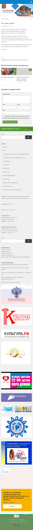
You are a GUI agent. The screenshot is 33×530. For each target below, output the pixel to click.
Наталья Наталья (5, 282)
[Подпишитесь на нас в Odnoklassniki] (28, 129)
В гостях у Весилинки (6, 253)
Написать (12, 506)
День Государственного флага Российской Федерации (15, 257)
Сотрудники (7, 161)
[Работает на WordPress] (12, 521)
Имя (4, 104)
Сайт (4, 110)
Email (18, 104)
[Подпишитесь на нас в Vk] (31, 129)
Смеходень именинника (7, 77)
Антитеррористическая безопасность (12, 190)
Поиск (2, 134)
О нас (4, 150)
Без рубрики (5, 19)
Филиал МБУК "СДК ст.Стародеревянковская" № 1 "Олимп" (14, 60)
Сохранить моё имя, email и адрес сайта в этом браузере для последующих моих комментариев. (16, 117)
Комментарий (7, 94)
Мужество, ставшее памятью (20, 264)
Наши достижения (7, 186)
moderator (5, 26)
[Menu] (31, 2)
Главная (5, 147)
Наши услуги (6, 172)
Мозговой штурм (5, 251)
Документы (7, 165)
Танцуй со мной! (15, 282)
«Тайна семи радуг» (6, 249)
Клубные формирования (9, 175)
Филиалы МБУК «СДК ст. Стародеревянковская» (16, 154)
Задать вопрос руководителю (10, 182)
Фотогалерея (6, 179)
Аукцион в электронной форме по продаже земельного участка (22, 78)
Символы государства (7, 255)
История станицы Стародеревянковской (14, 157)
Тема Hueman (23, 522)
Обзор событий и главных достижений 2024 (12, 267)
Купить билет (6, 168)
